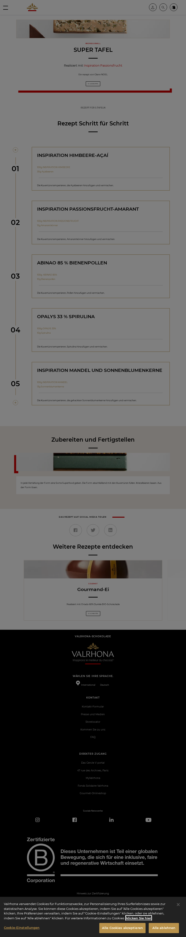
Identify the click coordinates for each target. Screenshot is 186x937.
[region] (93, 917)
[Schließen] (178, 904)
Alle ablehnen (164, 928)
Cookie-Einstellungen (22, 927)
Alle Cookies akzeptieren (122, 928)
